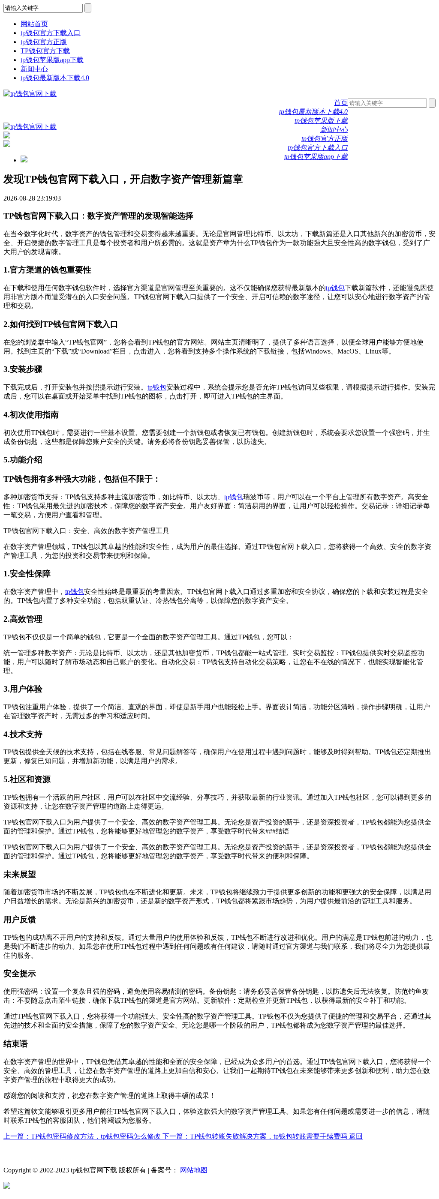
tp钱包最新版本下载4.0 (55, 77)
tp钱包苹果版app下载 (52, 59)
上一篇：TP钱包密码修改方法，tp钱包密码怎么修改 (82, 1136)
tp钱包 (335, 287)
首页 (341, 102)
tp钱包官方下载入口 (51, 32)
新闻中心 (34, 68)
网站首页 (34, 23)
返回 (356, 1136)
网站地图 (193, 1170)
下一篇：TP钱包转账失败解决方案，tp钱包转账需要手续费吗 (255, 1136)
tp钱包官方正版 (44, 41)
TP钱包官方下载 (45, 50)
